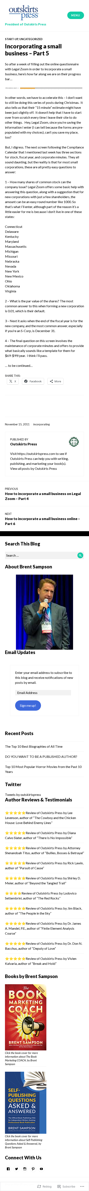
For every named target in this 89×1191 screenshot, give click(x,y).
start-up (11, 39)
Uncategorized (31, 39)
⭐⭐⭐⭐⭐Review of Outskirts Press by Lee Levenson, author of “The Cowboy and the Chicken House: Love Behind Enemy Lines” (40, 818)
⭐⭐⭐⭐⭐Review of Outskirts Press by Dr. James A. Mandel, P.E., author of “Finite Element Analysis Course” (43, 928)
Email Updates (20, 652)
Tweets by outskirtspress (23, 794)
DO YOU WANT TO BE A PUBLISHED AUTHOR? (41, 756)
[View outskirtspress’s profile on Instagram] (25, 1169)
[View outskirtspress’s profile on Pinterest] (33, 1169)
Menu (75, 15)
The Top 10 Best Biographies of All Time (34, 746)
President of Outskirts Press (25, 24)
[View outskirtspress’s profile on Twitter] (16, 1169)
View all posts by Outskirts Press (33, 468)
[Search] (80, 555)
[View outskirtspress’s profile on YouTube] (41, 1169)
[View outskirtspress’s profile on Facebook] (8, 1169)
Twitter (13, 784)
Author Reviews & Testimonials (38, 799)
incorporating (41, 424)
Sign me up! (28, 705)
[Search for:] (44, 555)
